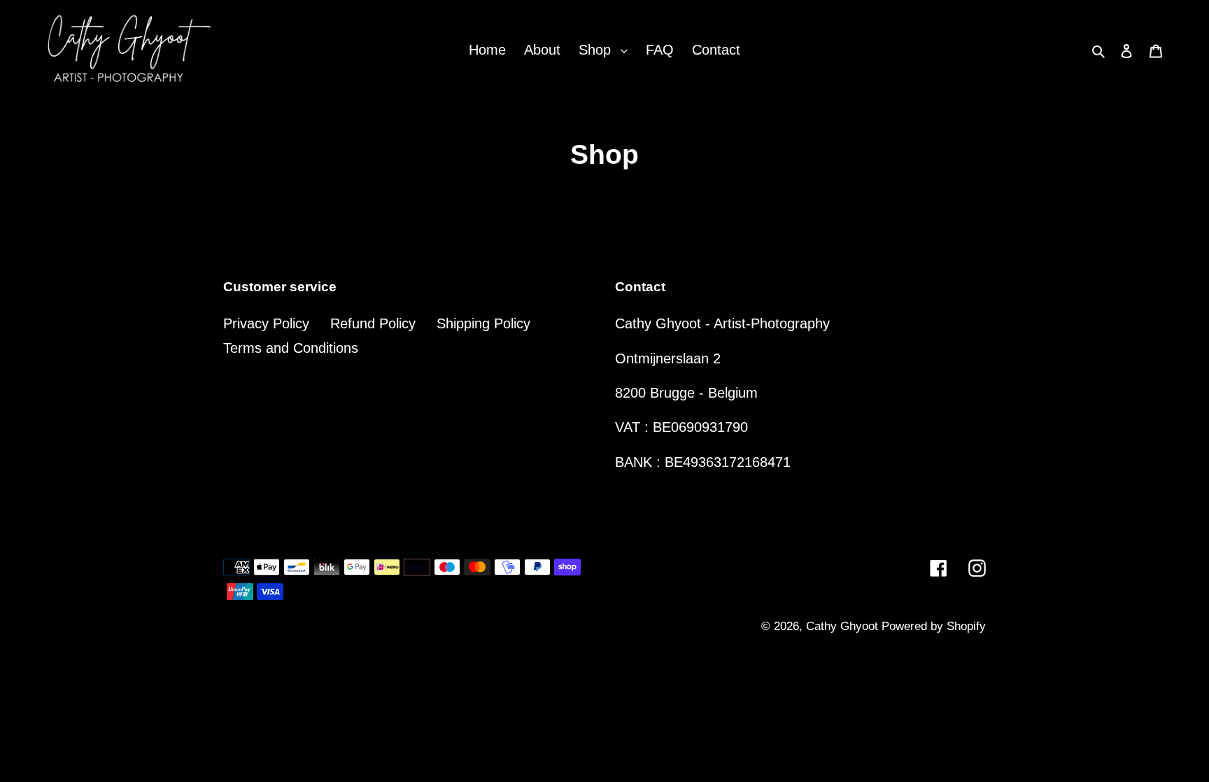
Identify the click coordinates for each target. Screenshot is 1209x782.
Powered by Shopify (934, 626)
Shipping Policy (483, 323)
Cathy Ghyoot (844, 626)
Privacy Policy (266, 323)
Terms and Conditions (290, 348)
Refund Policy (373, 323)
